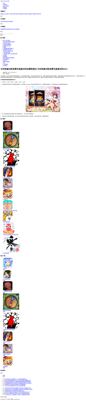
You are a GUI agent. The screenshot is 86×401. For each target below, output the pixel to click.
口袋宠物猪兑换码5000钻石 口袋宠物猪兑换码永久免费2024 (18, 383)
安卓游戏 (3, 21)
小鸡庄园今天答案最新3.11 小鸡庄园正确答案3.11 (16, 379)
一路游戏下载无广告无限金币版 (10, 53)
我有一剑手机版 (6, 40)
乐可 (4, 62)
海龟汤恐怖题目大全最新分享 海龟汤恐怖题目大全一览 (17, 392)
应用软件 (35, 13)
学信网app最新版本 (7, 44)
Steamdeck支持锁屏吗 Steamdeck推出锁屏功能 (15, 385)
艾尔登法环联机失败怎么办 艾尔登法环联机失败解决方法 (18, 380)
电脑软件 (5, 7)
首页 (4, 3)
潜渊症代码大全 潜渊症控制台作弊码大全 (14, 390)
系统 (14, 13)
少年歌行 (5, 55)
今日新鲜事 (5, 64)
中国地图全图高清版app (8, 48)
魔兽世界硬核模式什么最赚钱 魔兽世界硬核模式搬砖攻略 (18, 381)
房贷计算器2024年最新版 (8, 57)
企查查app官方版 (7, 45)
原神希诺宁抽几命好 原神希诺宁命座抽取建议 (15, 384)
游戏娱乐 (30, 13)
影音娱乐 (3, 13)
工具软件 (11, 13)
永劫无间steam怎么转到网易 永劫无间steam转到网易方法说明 (18, 389)
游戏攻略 (17, 29)
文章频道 (5, 8)
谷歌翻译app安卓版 (7, 49)
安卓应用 (7, 21)
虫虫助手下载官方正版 (8, 51)
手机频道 (5, 4)
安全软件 (18, 13)
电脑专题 (9, 29)
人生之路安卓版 (6, 52)
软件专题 (13, 29)
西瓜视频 (5, 56)
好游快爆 (5, 65)
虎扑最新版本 (6, 58)
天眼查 (4, 47)
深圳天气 (5, 60)
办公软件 (7, 13)
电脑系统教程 (4, 29)
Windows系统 (6, 5)
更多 (2, 373)
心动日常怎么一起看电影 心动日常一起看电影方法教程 (17, 394)
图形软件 (22, 13)
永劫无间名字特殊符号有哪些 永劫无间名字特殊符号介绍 (18, 388)
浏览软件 (26, 13)
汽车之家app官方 (7, 43)
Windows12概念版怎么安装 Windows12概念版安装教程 (17, 393)
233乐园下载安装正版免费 (9, 41)
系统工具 (39, 13)
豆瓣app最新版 (6, 61)
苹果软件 (11, 21)
